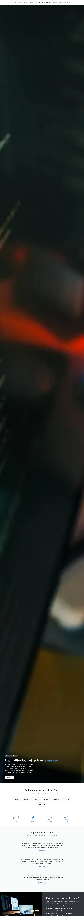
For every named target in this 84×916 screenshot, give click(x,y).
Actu (15, 2)
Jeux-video (30, 2)
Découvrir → (10, 777)
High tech (20, 2)
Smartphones (67, 2)
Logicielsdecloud (43, 2)
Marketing (55, 2)
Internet (25, 2)
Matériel (61, 2)
